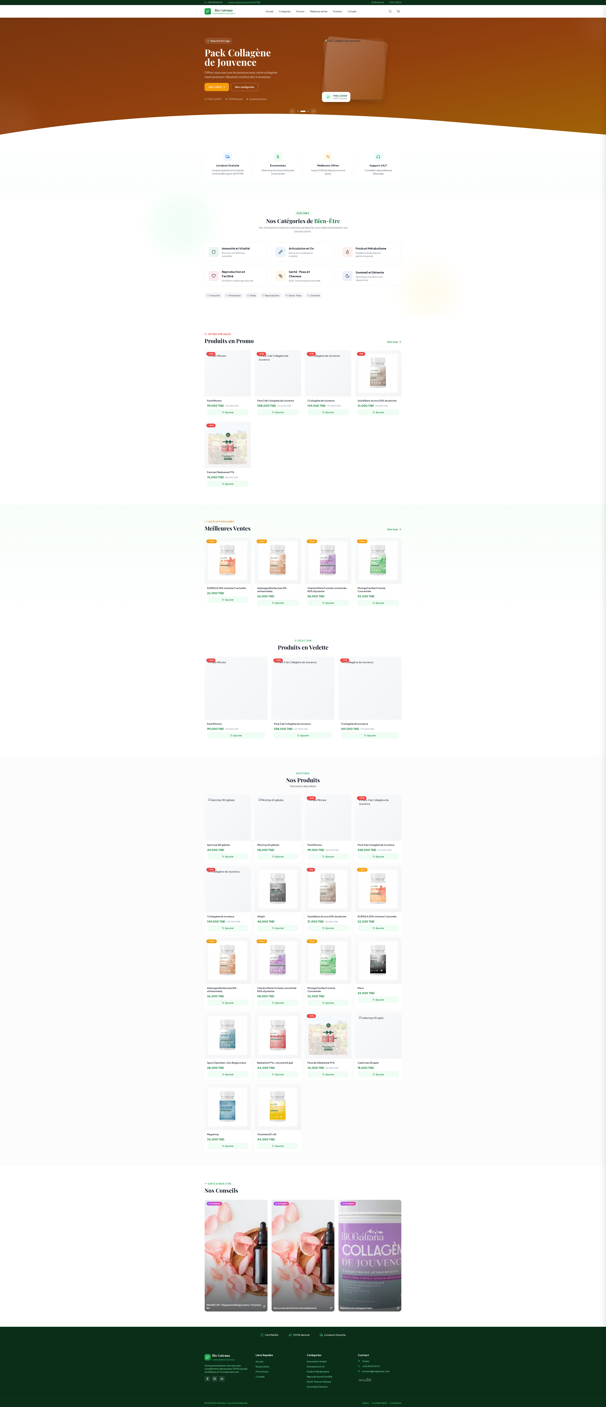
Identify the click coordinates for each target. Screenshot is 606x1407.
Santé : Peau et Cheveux (319, 1381)
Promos (300, 11)
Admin (365, 1402)
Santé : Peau (294, 295)
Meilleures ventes (318, 11)
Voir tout (392, 342)
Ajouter (229, 412)
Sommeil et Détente (317, 1386)
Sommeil (315, 295)
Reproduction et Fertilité (319, 1376)
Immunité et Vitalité (317, 1361)
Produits (337, 11)
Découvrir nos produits (222, 87)
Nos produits (262, 1366)
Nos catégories (260, 87)
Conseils (352, 11)
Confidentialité (379, 1402)
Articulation (235, 295)
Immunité (215, 295)
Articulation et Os (316, 1366)
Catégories (285, 11)
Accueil (269, 11)
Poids (253, 295)
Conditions (395, 1402)
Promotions (262, 1371)
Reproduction (272, 295)
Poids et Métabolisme (318, 1371)
